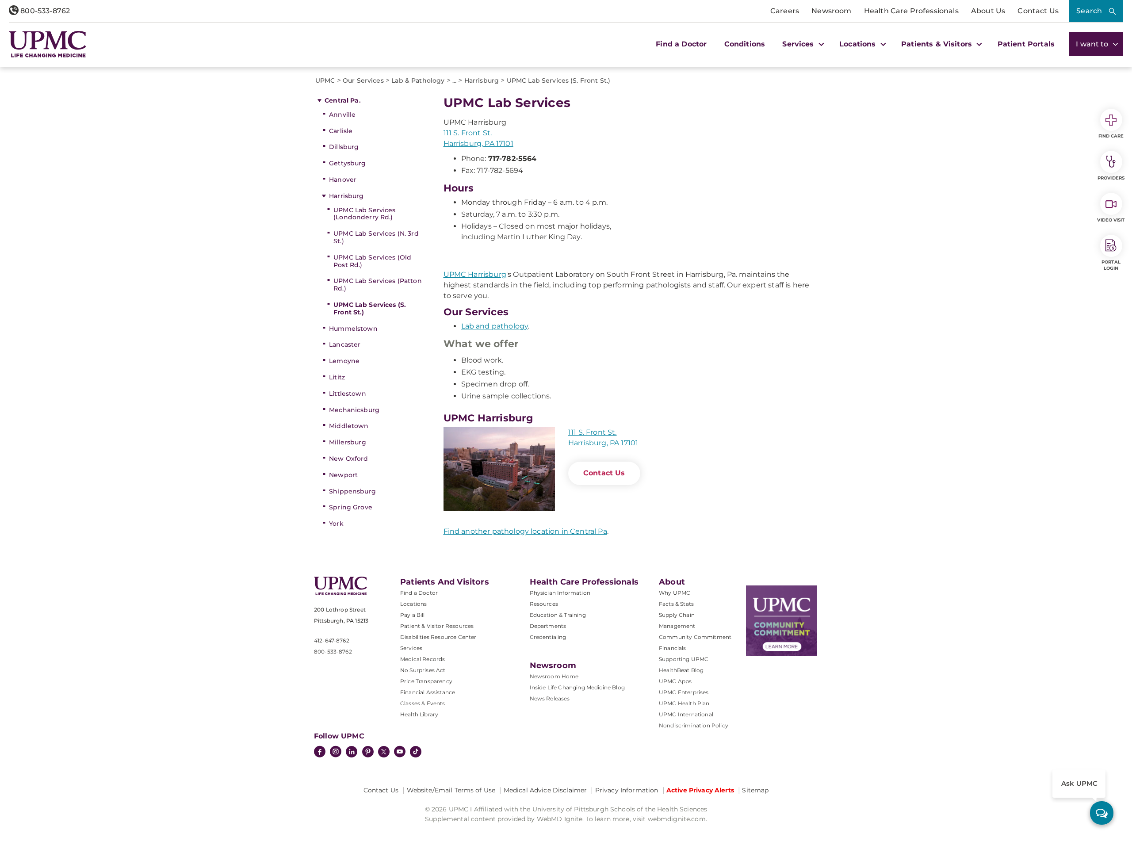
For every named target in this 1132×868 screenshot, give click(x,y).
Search (1089, 11)
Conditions (744, 44)
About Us (988, 11)
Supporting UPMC (683, 659)
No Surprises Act (423, 670)
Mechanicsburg (354, 410)
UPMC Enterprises (684, 692)
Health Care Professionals (911, 11)
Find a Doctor (681, 44)
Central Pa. (343, 100)
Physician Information (560, 592)
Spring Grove (350, 507)
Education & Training (558, 615)
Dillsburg (344, 147)
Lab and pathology (494, 326)
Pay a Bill (412, 615)
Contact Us (1038, 11)
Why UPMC (674, 592)
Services (411, 648)
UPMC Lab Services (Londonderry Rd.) (364, 214)
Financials (672, 648)
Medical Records (422, 659)
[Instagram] (335, 753)
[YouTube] (399, 753)
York (336, 524)
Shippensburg (352, 491)
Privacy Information (626, 790)
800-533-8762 (44, 11)
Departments (548, 626)
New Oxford (348, 459)
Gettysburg (347, 163)
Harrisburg (346, 196)
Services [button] (799, 44)
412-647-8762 (331, 640)
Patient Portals (1026, 44)
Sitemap (755, 790)
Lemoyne (344, 361)
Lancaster (344, 344)
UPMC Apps (675, 681)
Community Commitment (695, 637)
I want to (1093, 44)
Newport (343, 475)
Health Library (419, 714)
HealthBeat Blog (681, 670)
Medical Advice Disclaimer (545, 790)
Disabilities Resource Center (438, 637)
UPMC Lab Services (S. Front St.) (369, 308)
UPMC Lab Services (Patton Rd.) (377, 284)
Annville (342, 115)
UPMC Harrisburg (475, 274)
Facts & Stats (676, 603)
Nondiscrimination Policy (693, 725)
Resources (544, 603)
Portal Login (1111, 265)
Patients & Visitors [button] (937, 44)
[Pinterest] (368, 753)
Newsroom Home (554, 676)
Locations (413, 603)
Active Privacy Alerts (700, 790)
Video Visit (1110, 220)
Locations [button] (858, 44)
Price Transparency (426, 681)
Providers (1111, 178)
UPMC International (686, 714)
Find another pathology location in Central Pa (525, 531)
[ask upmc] (1101, 813)
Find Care (1111, 136)
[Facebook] (319, 753)
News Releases (550, 698)
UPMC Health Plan (684, 703)
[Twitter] (384, 751)
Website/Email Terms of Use (451, 790)
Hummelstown (353, 329)
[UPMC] (47, 44)
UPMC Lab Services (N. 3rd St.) (376, 237)
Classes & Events (422, 703)
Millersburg (347, 442)
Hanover (342, 180)
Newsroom (831, 11)
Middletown (348, 426)
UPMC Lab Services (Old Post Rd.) (372, 261)
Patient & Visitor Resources (437, 626)
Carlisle (340, 131)
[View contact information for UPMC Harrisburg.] (499, 469)
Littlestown (347, 394)
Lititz (337, 377)
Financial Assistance (427, 692)
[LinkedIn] (351, 753)
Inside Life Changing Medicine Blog (577, 687)
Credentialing (548, 637)
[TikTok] (415, 751)
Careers (784, 11)
